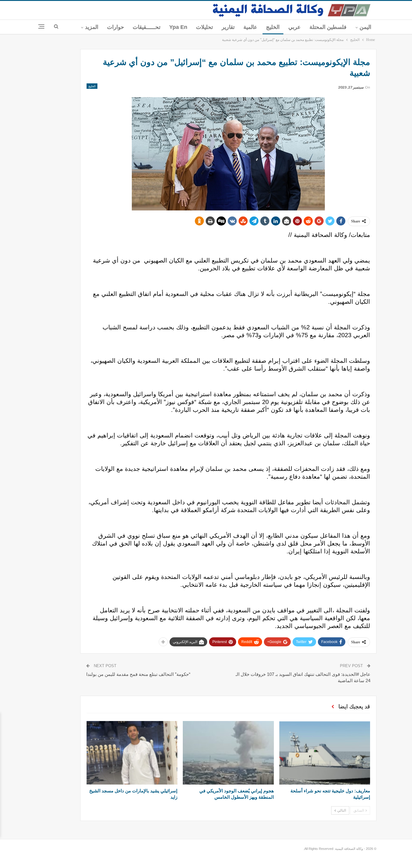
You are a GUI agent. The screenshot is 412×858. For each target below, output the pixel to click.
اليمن (365, 27)
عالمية (250, 27)
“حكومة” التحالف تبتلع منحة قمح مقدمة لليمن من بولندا (138, 674)
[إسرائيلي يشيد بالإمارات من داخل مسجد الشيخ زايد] (132, 753)
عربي (294, 27)
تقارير (228, 27)
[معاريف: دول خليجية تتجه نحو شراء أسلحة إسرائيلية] (324, 753)
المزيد (91, 27)
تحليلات (204, 27)
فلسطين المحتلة (328, 27)
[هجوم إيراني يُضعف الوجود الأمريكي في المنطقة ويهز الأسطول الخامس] (228, 753)
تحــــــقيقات (146, 27)
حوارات (115, 27)
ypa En (178, 27)
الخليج (273, 27)
